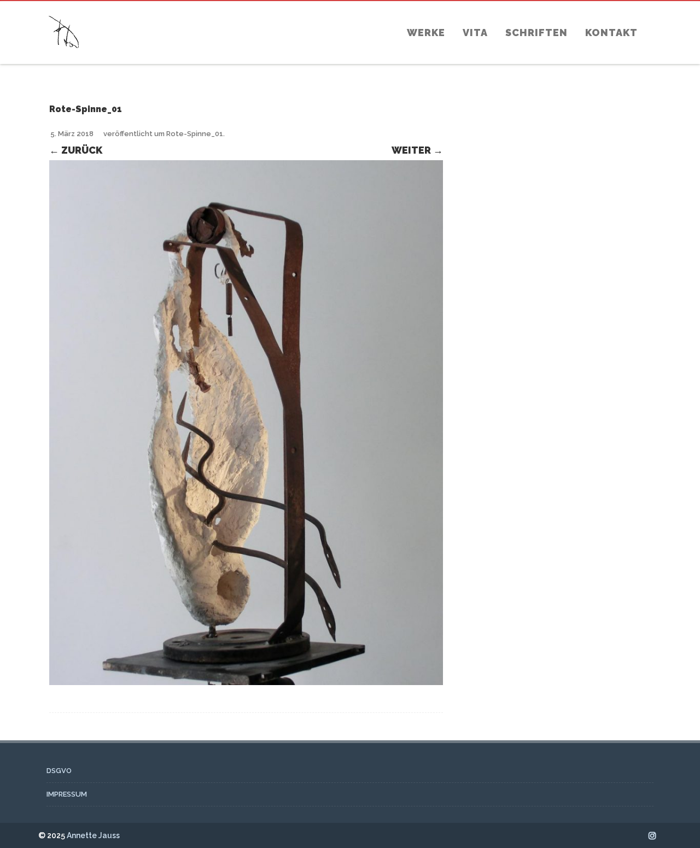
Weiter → (417, 150)
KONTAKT (611, 32)
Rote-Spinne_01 (194, 134)
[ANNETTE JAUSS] (63, 59)
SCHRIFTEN (536, 32)
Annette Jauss (93, 835)
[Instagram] (652, 835)
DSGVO (59, 771)
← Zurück (75, 150)
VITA (475, 32)
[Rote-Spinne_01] (246, 422)
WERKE (426, 32)
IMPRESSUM (66, 794)
